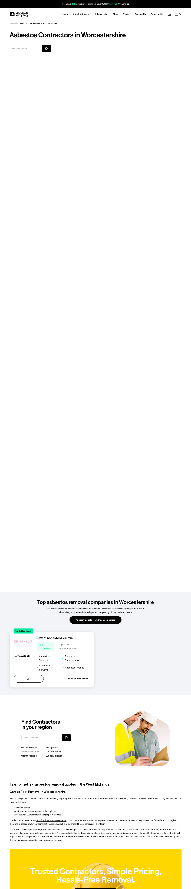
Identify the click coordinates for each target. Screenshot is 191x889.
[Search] (46, 48)
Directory (14, 24)
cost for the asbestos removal (51, 820)
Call (29, 678)
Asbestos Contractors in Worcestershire (38, 24)
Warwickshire (53, 751)
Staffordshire (29, 755)
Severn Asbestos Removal (55, 638)
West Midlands (54, 755)
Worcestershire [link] (30, 751)
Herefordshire (29, 747)
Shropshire (52, 747)
